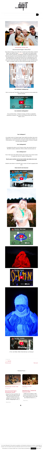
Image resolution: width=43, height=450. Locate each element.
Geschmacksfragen (18, 47)
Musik (27, 47)
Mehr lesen (38, 448)
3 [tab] (22, 405)
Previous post (8, 362)
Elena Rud (20, 53)
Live (18, 386)
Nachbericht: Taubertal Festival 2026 (19, 391)
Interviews (23, 47)
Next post (36, 362)
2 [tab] (20, 405)
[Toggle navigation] (2, 17)
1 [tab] (19, 405)
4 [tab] (24, 405)
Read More (15, 400)
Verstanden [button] (33, 448)
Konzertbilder (14, 386)
